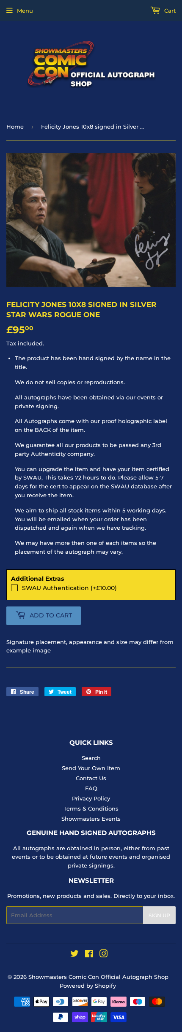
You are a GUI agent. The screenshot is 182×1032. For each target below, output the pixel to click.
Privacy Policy (91, 798)
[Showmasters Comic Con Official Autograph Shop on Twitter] (74, 954)
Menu (25, 10)
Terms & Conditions (91, 808)
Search (91, 757)
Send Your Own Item (91, 768)
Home (15, 126)
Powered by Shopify (88, 985)
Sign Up (159, 915)
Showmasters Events (91, 818)
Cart (169, 10)
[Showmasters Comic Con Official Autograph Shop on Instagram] (103, 954)
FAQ (91, 788)
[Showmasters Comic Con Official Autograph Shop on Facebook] (89, 954)
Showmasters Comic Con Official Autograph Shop (98, 976)
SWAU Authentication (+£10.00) (69, 588)
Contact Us (91, 778)
